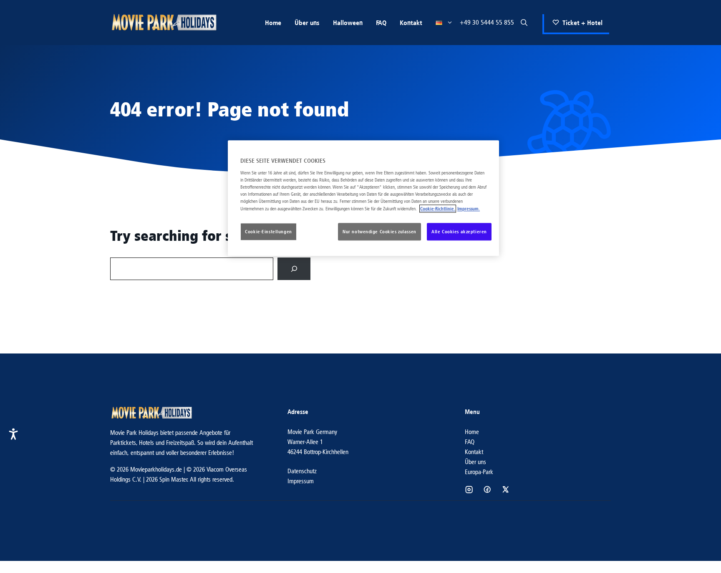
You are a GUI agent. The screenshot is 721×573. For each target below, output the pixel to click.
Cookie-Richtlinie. (437, 209)
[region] (363, 198)
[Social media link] (469, 489)
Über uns (307, 22)
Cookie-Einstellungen (268, 232)
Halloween (348, 22)
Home (273, 22)
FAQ (381, 22)
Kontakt (411, 22)
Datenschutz (302, 471)
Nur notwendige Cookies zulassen (379, 232)
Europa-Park (479, 472)
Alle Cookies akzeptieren (459, 232)
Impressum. (468, 209)
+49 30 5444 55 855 (487, 22)
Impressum (300, 481)
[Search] (293, 268)
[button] (524, 22)
